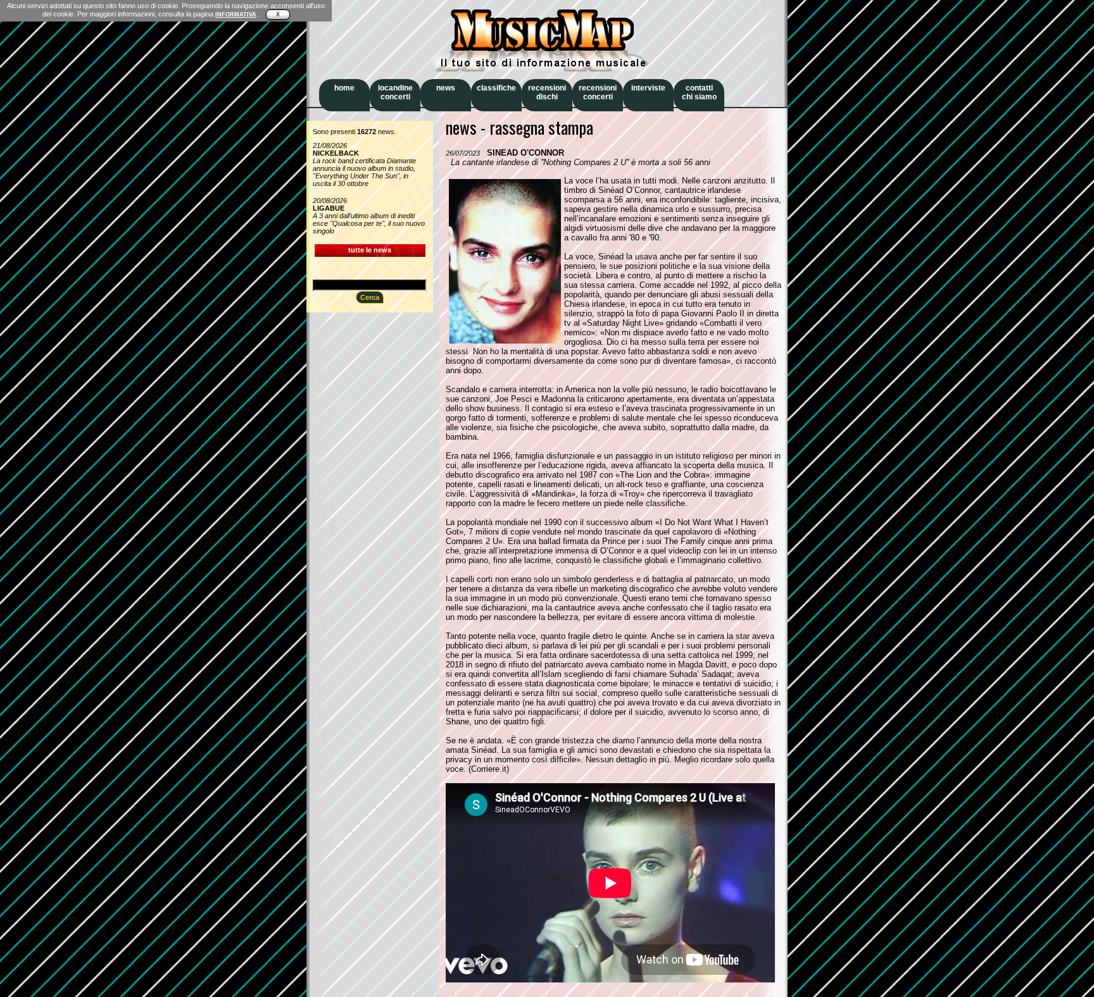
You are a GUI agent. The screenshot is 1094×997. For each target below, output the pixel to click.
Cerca (369, 297)
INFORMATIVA (235, 14)
